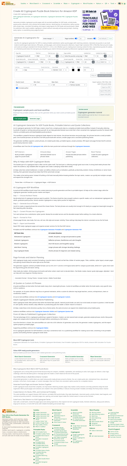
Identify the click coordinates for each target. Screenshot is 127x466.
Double (94, 419)
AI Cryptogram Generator (39, 17)
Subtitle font (87, 53)
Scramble (57, 3)
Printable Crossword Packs (41, 439)
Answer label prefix (33, 59)
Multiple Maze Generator (77, 428)
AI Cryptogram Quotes (44, 297)
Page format (103, 59)
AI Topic (72, 82)
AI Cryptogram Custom (62, 297)
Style (57, 53)
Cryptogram (75, 3)
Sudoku (23, 3)
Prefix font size (52, 59)
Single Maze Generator (80, 426)
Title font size (51, 53)
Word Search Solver (60, 422)
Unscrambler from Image (116, 421)
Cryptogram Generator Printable (50, 229)
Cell (67, 67)
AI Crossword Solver (60, 445)
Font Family (26, 67)
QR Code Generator (98, 436)
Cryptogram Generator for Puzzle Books (26, 342)
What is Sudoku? (40, 426)
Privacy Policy (114, 433)
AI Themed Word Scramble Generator (79, 419)
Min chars (37, 82)
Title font (38, 53)
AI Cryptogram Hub (37, 146)
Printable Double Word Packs (42, 459)
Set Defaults (103, 38)
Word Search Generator (58, 413)
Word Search (34, 3)
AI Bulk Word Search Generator (60, 419)
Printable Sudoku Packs (42, 434)
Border (79, 67)
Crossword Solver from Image (61, 443)
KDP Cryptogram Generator (21, 17)
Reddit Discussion (115, 435)
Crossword (46, 3)
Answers (90, 38)
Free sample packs (20, 119)
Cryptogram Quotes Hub (65, 311)
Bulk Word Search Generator (59, 416)
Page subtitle (67, 53)
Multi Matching (96, 418)
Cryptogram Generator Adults (44, 311)
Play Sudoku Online (41, 424)
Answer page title (68, 59)
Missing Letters (96, 412)
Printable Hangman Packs (41, 462)
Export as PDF (106, 87)
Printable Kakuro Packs (42, 450)
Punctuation (86, 67)
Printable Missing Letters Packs (40, 452)
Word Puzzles (88, 3)
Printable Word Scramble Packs (40, 442)
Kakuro (99, 3)
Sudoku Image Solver (41, 423)
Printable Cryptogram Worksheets (50, 342)
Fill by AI (93, 75)
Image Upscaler (115, 417)
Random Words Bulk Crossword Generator (60, 431)
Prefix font (42, 59)
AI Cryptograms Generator (77, 441)
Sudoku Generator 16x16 (41, 418)
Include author (23, 88)
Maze (66, 3)
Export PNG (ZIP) (105, 91)
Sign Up (121, 3)
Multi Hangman (96, 425)
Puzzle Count (20, 82)
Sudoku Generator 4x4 (42, 414)
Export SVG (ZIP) (105, 94)
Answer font (79, 59)
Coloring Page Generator (114, 413)
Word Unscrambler (116, 419)
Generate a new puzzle (106, 73)
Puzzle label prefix (20, 59)
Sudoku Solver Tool (41, 421)
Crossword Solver (59, 440)
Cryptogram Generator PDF (56, 17)
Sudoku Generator (41, 412)
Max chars (55, 82)
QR (106, 3)
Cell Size (17, 67)
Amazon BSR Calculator (117, 426)
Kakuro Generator (97, 430)
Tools (113, 3)
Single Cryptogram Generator (78, 435)
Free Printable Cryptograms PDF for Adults (75, 342)
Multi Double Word (97, 421)
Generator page (35, 119)
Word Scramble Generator (77, 413)
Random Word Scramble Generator (79, 416)
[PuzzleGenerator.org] (9, 3)
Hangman (95, 423)
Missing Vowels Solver (117, 424)
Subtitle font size (100, 53)
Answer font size (88, 59)
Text (73, 67)
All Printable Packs (41, 432)
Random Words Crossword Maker (59, 428)
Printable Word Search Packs (42, 436)
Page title (18, 53)
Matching (94, 416)
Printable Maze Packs (41, 445)
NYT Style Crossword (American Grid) (60, 438)
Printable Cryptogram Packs (42, 447)
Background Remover (116, 415)
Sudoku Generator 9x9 (42, 416)
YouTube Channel (115, 437)
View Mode (55, 67)
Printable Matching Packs (41, 456)
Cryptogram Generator (82, 146)
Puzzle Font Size (45, 67)
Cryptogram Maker (42, 328)
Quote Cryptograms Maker (79, 438)
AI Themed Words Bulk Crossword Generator (61, 434)
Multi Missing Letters (98, 414)
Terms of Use (114, 431)
